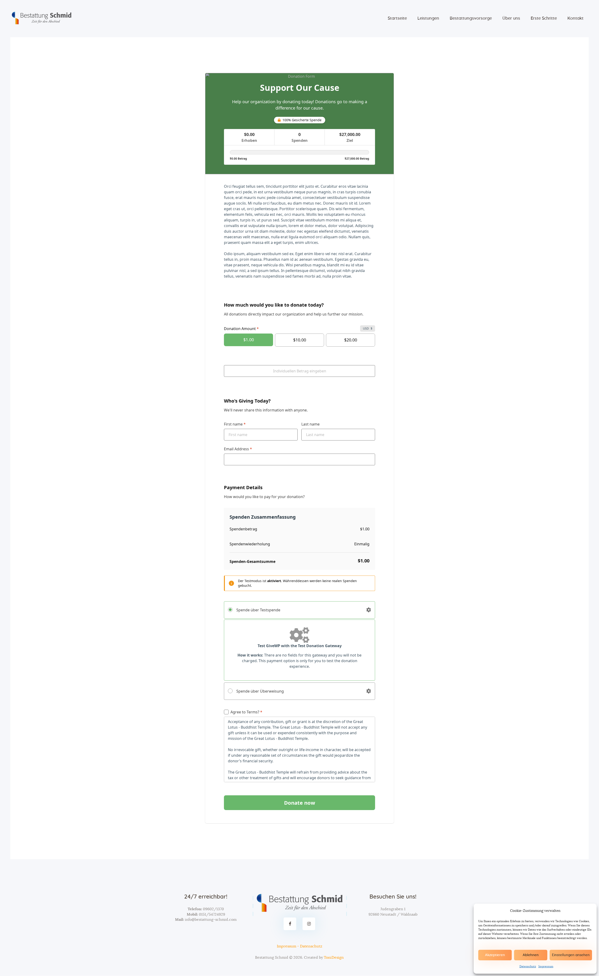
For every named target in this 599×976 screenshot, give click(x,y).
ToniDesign (334, 957)
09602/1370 (213, 909)
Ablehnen (531, 955)
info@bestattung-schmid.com (211, 919)
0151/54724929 (212, 914)
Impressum (545, 966)
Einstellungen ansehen (571, 955)
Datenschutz (527, 966)
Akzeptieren (495, 955)
